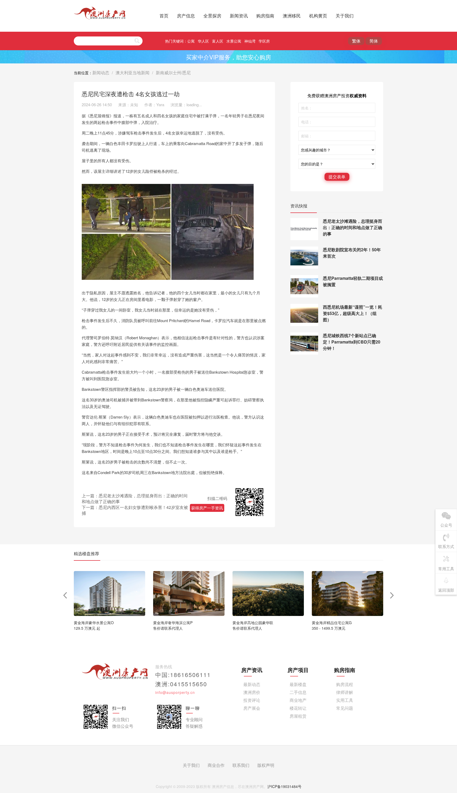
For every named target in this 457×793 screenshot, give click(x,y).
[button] (392, 595)
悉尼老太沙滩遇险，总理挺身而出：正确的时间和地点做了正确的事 (135, 498)
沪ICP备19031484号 (284, 786)
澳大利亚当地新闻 (132, 72)
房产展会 (251, 708)
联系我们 (240, 765)
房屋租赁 (298, 716)
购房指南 (265, 15)
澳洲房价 (251, 692)
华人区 (203, 41)
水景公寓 (233, 41)
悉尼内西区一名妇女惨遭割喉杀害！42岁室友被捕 (135, 510)
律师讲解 (344, 692)
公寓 (191, 41)
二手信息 (298, 692)
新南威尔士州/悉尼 (173, 72)
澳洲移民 (292, 15)
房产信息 (186, 15)
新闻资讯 (239, 15)
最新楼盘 (298, 684)
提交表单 (336, 177)
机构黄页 (318, 15)
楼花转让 (298, 708)
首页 (163, 15)
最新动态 (251, 684)
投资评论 (251, 700)
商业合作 (216, 765)
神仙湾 (249, 41)
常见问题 (344, 708)
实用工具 (344, 700)
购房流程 (344, 684)
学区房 (264, 41)
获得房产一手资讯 (207, 508)
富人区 (217, 41)
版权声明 (265, 765)
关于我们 (345, 15)
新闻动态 (100, 72)
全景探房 (212, 15)
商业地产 (298, 700)
